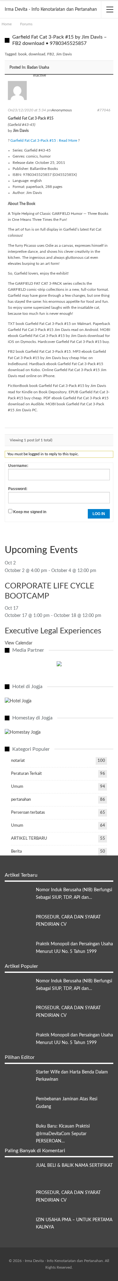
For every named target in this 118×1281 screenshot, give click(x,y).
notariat (18, 761)
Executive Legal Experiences (53, 631)
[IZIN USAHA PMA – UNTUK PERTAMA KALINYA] (18, 1226)
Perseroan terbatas (28, 813)
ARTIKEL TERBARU (29, 838)
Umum (17, 787)
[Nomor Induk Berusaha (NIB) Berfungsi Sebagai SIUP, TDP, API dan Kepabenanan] (18, 896)
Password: (17, 489)
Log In (99, 514)
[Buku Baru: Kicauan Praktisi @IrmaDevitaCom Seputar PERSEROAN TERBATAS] (18, 1133)
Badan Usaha (38, 67)
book (22, 54)
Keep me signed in (29, 512)
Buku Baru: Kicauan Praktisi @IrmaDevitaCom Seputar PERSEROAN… (63, 1134)
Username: (18, 465)
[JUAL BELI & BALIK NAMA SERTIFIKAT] (18, 1172)
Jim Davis (64, 54)
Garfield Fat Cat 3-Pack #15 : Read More (43, 140)
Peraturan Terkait (26, 774)
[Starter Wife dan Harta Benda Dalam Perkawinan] (18, 1079)
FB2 (50, 54)
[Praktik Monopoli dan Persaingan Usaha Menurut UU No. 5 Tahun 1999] (18, 951)
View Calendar (18, 643)
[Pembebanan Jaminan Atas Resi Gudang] (18, 1106)
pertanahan (21, 800)
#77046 (103, 110)
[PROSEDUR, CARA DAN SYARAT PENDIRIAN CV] (18, 924)
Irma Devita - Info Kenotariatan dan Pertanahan (51, 9)
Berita (16, 851)
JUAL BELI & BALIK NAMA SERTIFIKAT (74, 1165)
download (37, 54)
